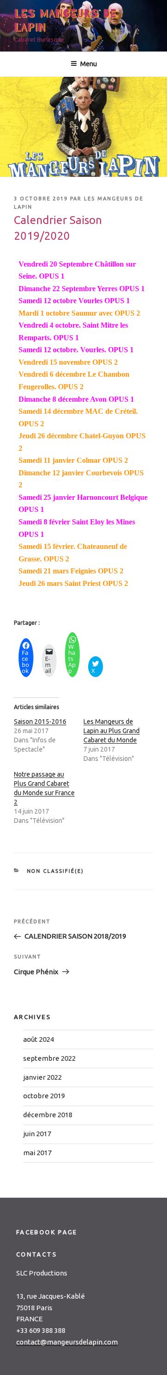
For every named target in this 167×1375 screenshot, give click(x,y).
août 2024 (38, 1039)
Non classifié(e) (55, 871)
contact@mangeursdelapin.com (67, 1342)
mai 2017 (37, 1153)
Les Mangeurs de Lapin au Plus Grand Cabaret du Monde (112, 731)
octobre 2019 (44, 1096)
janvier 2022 (42, 1077)
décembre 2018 (47, 1115)
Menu (88, 64)
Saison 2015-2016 (40, 721)
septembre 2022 (49, 1058)
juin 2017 (37, 1134)
